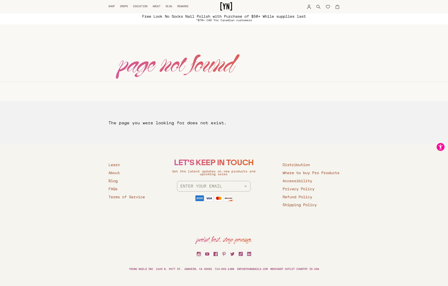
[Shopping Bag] (337, 6)
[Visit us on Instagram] (199, 253)
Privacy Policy (298, 189)
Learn (114, 165)
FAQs (113, 189)
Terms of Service (126, 197)
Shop (111, 6)
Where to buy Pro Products (311, 173)
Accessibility (297, 181)
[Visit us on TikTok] (241, 253)
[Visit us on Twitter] (232, 253)
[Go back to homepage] (226, 6)
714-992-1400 (224, 269)
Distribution (296, 165)
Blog (169, 6)
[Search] (318, 6)
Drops (124, 6)
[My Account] (309, 6)
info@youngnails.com (252, 269)
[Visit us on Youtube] (207, 253)
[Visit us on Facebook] (216, 253)
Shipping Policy (300, 205)
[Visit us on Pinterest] (224, 253)
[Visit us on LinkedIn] (249, 253)
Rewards (182, 6)
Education (140, 6)
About (156, 6)
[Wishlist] (328, 6)
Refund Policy (297, 197)
